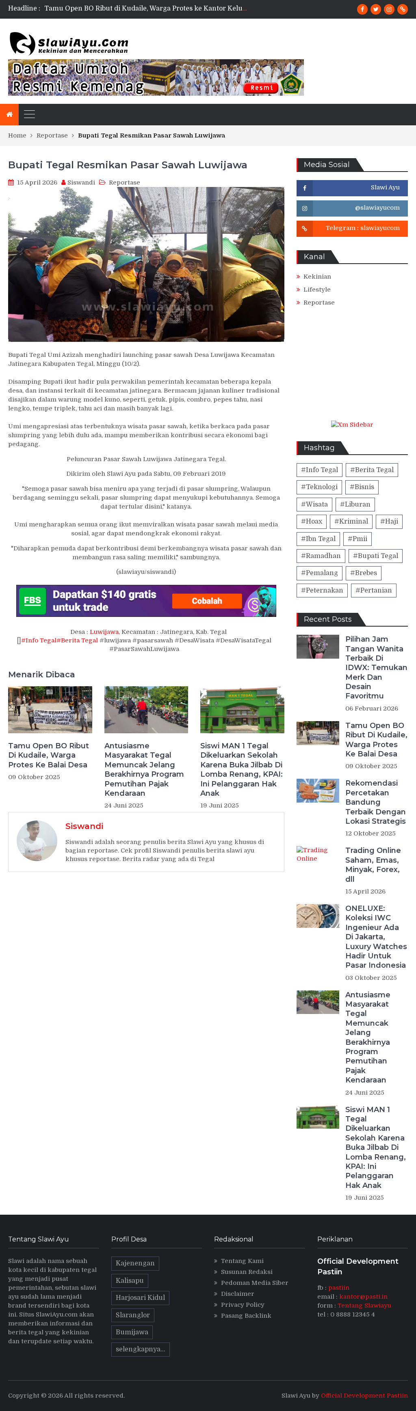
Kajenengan (135, 1263)
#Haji (389, 521)
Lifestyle (317, 289)
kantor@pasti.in (363, 1296)
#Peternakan (322, 590)
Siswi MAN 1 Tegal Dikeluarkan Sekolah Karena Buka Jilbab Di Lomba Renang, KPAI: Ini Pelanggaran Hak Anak (241, 769)
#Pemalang (319, 573)
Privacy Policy (242, 1304)
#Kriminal (351, 521)
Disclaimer (237, 1293)
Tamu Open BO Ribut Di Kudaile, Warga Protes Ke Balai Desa (48, 755)
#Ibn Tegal (318, 539)
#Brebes (363, 573)
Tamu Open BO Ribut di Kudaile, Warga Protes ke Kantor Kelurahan (153, 8)
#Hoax (311, 521)
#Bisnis (362, 487)
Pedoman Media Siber (254, 1282)
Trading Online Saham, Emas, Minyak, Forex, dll (373, 864)
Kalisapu (130, 1280)
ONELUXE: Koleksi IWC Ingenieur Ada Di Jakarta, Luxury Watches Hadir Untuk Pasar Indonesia (376, 937)
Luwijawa (104, 632)
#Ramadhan (321, 556)
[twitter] (375, 9)
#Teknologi (319, 487)
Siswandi (81, 182)
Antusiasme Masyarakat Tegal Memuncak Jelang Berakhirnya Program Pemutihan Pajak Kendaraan (144, 769)
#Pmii (357, 539)
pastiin (338, 1287)
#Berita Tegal (77, 640)
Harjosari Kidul (140, 1297)
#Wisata (314, 504)
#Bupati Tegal (375, 556)
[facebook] (362, 9)
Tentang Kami (242, 1261)
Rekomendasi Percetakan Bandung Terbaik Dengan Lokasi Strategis (375, 802)
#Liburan (355, 504)
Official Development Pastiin (364, 1395)
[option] (146, 8)
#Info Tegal (38, 640)
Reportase (124, 182)
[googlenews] (402, 9)
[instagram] (389, 9)
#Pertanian (373, 590)
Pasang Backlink (246, 1315)
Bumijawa (132, 1332)
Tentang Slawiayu (364, 1305)
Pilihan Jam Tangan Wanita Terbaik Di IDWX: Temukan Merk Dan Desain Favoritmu (376, 667)
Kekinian (317, 276)
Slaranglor (133, 1315)
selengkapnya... (140, 1349)
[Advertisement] (352, 370)
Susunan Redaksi (247, 1272)
